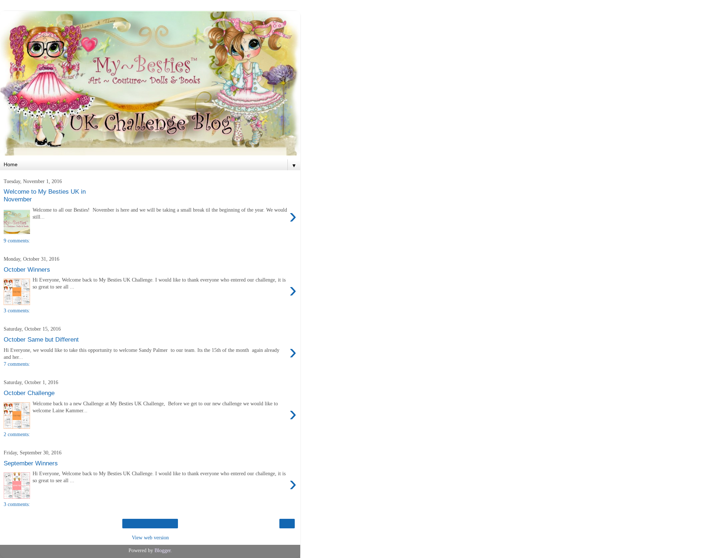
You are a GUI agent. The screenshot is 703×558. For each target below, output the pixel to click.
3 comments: (17, 310)
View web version (150, 537)
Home (150, 523)
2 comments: (17, 434)
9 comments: (17, 240)
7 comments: (17, 364)
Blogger (163, 550)
